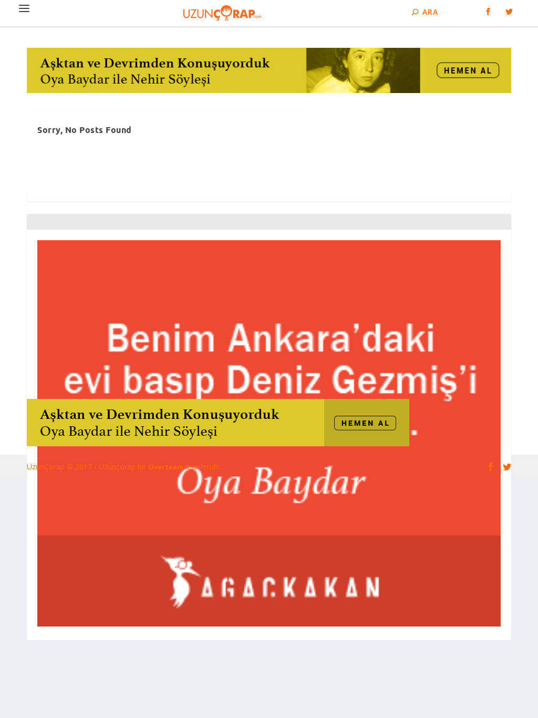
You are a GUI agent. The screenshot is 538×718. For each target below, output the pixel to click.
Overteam (166, 466)
